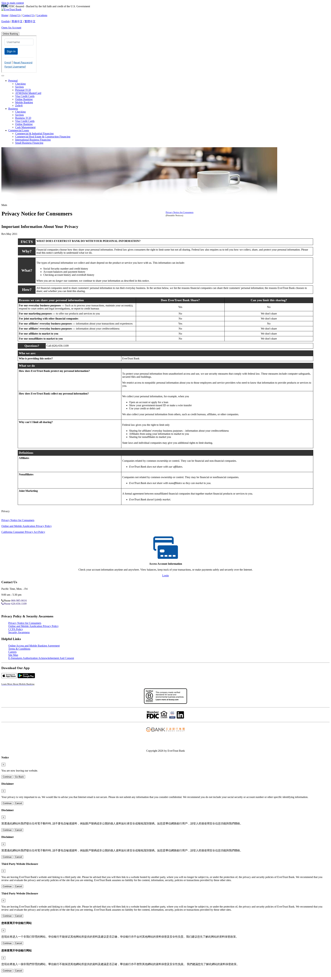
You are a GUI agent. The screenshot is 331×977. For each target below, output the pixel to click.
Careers (12, 651)
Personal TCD (23, 89)
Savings (19, 86)
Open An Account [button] (11, 27)
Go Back (19, 777)
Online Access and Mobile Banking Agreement (34, 645)
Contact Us (28, 15)
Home (4, 15)
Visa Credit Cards (24, 96)
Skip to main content (12, 2)
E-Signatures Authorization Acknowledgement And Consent (41, 658)
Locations (42, 15)
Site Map (13, 655)
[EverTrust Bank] (11, 9)
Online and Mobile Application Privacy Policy (26, 526)
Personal (13, 80)
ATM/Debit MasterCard (28, 93)
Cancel (18, 803)
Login (165, 575)
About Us (15, 15)
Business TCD (23, 117)
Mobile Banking (24, 102)
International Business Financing (33, 139)
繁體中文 (30, 21)
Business (13, 108)
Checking (20, 83)
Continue (7, 777)
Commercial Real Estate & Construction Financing (42, 136)
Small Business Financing (29, 142)
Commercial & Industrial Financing (34, 133)
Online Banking (10, 33)
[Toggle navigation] (2, 75)
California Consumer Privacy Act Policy (23, 531)
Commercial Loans (18, 130)
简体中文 (17, 21)
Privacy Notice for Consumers (179, 212)
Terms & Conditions (19, 648)
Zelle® (19, 105)
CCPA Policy (15, 629)
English (5, 21)
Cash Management (25, 127)
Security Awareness (19, 632)
